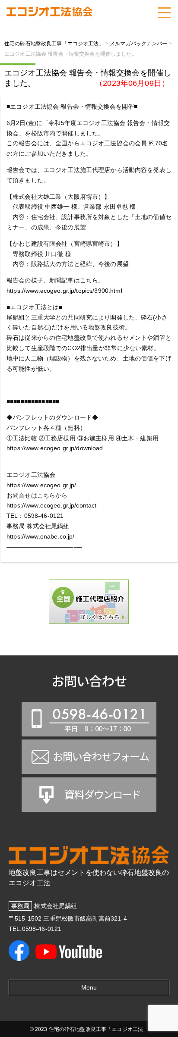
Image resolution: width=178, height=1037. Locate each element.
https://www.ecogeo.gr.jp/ (41, 485)
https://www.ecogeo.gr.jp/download (54, 448)
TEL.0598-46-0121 (35, 928)
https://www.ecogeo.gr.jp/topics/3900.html (64, 290)
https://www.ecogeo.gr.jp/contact (51, 505)
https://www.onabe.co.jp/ (40, 536)
